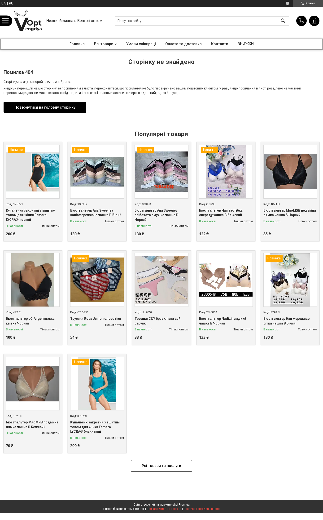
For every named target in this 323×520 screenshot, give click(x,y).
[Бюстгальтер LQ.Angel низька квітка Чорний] (33, 280)
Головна (77, 44)
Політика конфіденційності (201, 509)
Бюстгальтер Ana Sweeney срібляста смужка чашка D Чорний (157, 215)
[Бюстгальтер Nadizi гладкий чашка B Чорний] (226, 280)
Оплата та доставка (183, 44)
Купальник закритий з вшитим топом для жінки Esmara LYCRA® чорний (30, 215)
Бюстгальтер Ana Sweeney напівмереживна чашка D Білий (95, 213)
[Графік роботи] (314, 21)
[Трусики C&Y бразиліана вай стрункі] (161, 280)
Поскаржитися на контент (164, 509)
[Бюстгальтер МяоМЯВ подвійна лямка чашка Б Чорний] (290, 171)
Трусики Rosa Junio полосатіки (95, 318)
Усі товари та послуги (161, 465)
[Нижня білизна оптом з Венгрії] (28, 20)
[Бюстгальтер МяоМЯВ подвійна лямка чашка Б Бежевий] (33, 383)
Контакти (219, 44)
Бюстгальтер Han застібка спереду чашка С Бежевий (221, 213)
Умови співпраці (141, 44)
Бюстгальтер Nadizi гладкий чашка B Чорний (222, 321)
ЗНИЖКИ (246, 44)
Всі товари (103, 44)
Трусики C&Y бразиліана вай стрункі (157, 321)
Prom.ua (184, 504)
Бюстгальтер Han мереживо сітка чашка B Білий (286, 321)
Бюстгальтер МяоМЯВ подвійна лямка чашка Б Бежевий (32, 424)
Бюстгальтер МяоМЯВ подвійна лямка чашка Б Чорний (289, 213)
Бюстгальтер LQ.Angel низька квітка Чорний (30, 321)
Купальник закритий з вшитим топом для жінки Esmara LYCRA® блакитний (95, 426)
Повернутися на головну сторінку (44, 107)
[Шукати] (283, 20)
